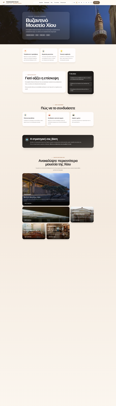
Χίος (52, 2)
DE (81, 2)
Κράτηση (96, 2)
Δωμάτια (41, 2)
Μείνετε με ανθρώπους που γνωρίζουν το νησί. (60, 144)
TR (88, 2)
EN (74, 2)
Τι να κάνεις (56, 2)
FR (79, 2)
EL (76, 2)
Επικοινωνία (63, 2)
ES (86, 2)
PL (91, 2)
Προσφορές (46, 2)
